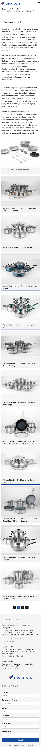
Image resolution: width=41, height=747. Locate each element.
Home (3, 9)
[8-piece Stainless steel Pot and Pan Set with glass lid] (20, 268)
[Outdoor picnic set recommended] (20, 152)
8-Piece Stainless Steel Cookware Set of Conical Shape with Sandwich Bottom (18, 442)
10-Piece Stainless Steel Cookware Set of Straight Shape (19, 558)
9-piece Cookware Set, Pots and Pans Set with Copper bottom (19, 209)
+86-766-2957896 (14, 639)
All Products (14, 9)
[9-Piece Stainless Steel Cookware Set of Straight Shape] (20, 579)
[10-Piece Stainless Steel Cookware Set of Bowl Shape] (20, 385)
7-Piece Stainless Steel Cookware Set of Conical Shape (18, 481)
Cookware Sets (30, 11)
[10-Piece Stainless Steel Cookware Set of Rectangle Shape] (20, 346)
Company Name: (10, 700)
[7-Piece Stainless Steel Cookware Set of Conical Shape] (20, 462)
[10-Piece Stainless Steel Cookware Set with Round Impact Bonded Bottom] (20, 501)
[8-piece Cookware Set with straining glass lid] (20, 307)
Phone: (5, 715)
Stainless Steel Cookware (11, 11)
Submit (20, 740)
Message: (6, 731)
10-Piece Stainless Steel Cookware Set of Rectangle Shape (19, 365)
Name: (5, 692)
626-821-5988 (12, 669)
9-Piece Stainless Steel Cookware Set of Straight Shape (18, 597)
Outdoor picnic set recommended (16, 170)
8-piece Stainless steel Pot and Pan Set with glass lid (20, 287)
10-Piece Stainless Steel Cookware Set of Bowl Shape (19, 403)
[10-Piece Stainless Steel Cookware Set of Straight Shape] (20, 540)
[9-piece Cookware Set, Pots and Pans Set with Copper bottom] (20, 191)
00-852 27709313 (14, 656)
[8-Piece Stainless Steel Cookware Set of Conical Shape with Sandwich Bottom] (20, 423)
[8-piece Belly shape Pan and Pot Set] (20, 230)
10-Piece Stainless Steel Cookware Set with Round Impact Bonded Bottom (20, 520)
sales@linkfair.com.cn (18, 625)
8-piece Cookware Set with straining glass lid (19, 326)
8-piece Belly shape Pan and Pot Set (17, 247)
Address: (6, 723)
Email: (5, 708)
